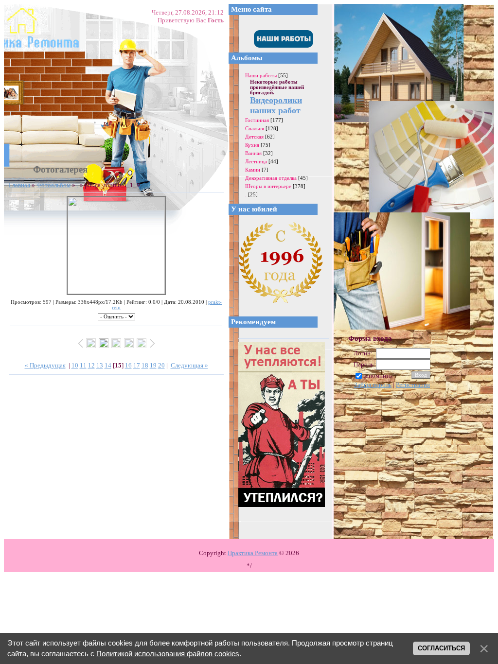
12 (91, 365)
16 (128, 365)
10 (74, 365)
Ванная (253, 153)
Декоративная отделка (271, 178)
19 (153, 365)
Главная (19, 185)
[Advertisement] (421, 463)
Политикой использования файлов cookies (167, 654)
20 (161, 365)
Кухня (252, 145)
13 (99, 365)
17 (136, 365)
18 (145, 365)
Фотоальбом (53, 185)
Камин (252, 170)
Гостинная (257, 120)
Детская (254, 137)
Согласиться (441, 648)
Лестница (256, 161)
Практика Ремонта (253, 553)
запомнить (377, 375)
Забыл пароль (372, 384)
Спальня (254, 128)
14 (108, 365)
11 (83, 365)
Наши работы (261, 75)
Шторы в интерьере (268, 186)
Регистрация (413, 384)
